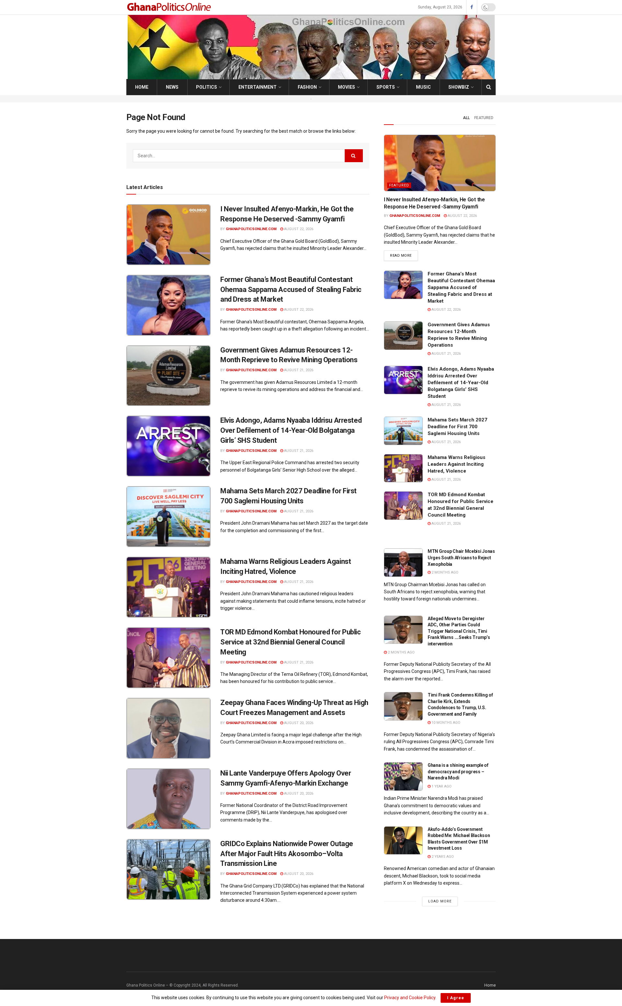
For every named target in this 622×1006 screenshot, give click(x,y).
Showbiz (458, 87)
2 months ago (444, 572)
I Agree (455, 997)
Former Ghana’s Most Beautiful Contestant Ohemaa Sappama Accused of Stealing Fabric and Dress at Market (291, 289)
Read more (404, 255)
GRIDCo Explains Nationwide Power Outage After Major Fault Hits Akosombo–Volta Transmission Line (286, 854)
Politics (206, 87)
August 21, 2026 (298, 370)
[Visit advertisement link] (311, 98)
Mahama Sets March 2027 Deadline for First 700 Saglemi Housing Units (457, 426)
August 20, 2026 (298, 723)
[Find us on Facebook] (471, 7)
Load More (440, 901)
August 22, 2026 (298, 229)
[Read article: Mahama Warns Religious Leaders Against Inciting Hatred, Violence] (168, 587)
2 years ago (442, 857)
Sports (385, 87)
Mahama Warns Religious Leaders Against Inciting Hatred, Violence (456, 464)
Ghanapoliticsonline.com (251, 229)
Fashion (307, 87)
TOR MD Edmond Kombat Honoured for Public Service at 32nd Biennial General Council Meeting (290, 642)
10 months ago (445, 723)
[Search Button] (488, 87)
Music (423, 87)
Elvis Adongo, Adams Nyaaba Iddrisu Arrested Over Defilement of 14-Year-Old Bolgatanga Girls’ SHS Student (291, 430)
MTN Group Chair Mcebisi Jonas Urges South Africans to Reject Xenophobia (461, 557)
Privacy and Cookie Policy (409, 997)
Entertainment (257, 87)
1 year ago (441, 786)
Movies (346, 87)
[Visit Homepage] (169, 7)
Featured (483, 118)
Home (141, 87)
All (466, 118)
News (172, 87)
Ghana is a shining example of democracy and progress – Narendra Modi (458, 771)
